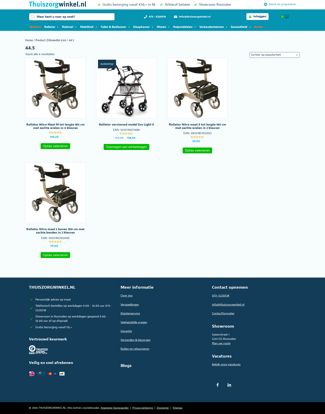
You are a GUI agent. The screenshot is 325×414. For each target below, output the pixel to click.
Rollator (49, 27)
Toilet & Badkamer (113, 27)
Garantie (126, 331)
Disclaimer (163, 407)
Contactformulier (223, 313)
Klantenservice (130, 313)
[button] (257, 16)
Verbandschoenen (211, 27)
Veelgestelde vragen (134, 322)
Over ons (127, 296)
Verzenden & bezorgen (135, 340)
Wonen (161, 27)
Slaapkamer (141, 27)
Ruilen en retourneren (135, 349)
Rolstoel (67, 27)
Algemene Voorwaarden (115, 407)
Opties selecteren (55, 146)
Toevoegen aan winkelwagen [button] (126, 147)
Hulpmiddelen (182, 27)
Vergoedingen (130, 305)
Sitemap (177, 407)
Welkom (35, 27)
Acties (258, 27)
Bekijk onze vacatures (226, 364)
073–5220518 (220, 296)
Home (29, 40)
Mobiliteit (87, 27)
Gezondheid (239, 27)
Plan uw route (221, 343)
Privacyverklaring (142, 407)
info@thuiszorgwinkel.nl (228, 305)
